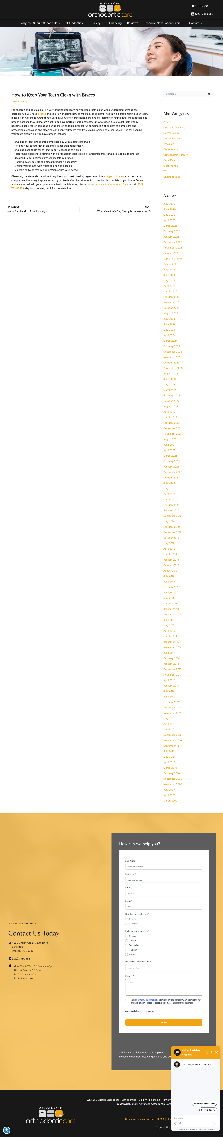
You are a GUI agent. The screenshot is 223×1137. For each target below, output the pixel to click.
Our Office (169, 160)
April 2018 (169, 548)
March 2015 (170, 636)
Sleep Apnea (170, 165)
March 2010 (170, 767)
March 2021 (170, 455)
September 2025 (173, 258)
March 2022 (170, 417)
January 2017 (171, 592)
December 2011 (172, 707)
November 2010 (172, 740)
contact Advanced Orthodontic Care (107, 184)
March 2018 (170, 554)
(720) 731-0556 (204, 13)
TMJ (165, 171)
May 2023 (169, 384)
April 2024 (169, 335)
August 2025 (170, 264)
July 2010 (168, 751)
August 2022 (170, 406)
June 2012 (169, 696)
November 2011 (172, 713)
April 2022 (169, 411)
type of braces (115, 176)
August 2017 (170, 570)
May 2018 (169, 543)
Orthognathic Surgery (175, 154)
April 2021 (169, 450)
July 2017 (168, 576)
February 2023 (171, 395)
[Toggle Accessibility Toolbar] (6, 1130)
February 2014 (171, 658)
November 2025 (172, 247)
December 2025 (172, 242)
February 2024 (171, 346)
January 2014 (171, 663)
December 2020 (172, 472)
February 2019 (171, 526)
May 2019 (169, 521)
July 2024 (169, 318)
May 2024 (169, 329)
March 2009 (170, 800)
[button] (59, 23)
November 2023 (172, 357)
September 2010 (172, 745)
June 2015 (169, 619)
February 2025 (171, 296)
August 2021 (170, 439)
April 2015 (169, 630)
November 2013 (172, 674)
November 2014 (172, 647)
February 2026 (171, 231)
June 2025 (169, 274)
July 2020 (169, 483)
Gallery (143, 1099)
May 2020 (169, 488)
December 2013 (172, 669)
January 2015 (171, 641)
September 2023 (173, 368)
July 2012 (168, 691)
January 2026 (171, 236)
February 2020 (171, 504)
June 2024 (169, 324)
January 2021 (171, 466)
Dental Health (171, 132)
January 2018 (171, 559)
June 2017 (169, 581)
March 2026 (170, 225)
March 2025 (170, 291)
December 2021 (172, 428)
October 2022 (171, 400)
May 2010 (169, 756)
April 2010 (169, 762)
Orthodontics (170, 149)
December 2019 (172, 515)
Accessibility (163, 1127)
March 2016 (170, 603)
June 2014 (169, 652)
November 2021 (172, 433)
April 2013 (169, 680)
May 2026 (169, 214)
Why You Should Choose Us (103, 1099)
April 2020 (169, 493)
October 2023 (171, 362)
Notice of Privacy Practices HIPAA (144, 1119)
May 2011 (168, 718)
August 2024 (170, 313)
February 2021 (171, 461)
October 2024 (171, 307)
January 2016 (171, 608)
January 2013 (171, 685)
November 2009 (172, 784)
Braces (167, 121)
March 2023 (170, 389)
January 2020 (171, 510)
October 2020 (171, 477)
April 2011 (169, 723)
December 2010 (172, 734)
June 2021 (169, 444)
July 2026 (169, 203)
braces (42, 113)
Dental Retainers (172, 138)
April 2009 (169, 795)
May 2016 (169, 598)
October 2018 (171, 537)
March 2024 (170, 340)
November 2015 (172, 614)
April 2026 (169, 220)
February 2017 (171, 587)
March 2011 (169, 729)
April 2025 (169, 285)
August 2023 (170, 373)
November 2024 (172, 302)
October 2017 (171, 565)
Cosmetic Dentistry (174, 127)
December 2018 (172, 532)
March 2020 (170, 499)
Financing (154, 1099)
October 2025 (171, 253)
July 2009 (169, 789)
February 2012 (171, 702)
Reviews (167, 1099)
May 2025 (169, 280)
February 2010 (171, 773)
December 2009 (172, 778)
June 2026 (169, 209)
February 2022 (171, 422)
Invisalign (168, 143)
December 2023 (172, 351)
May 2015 (169, 625)
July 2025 (169, 269)
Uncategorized (171, 176)
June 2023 (169, 379)
